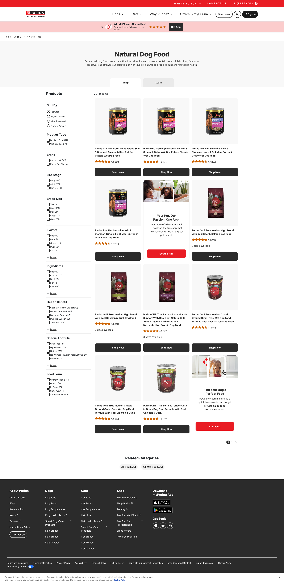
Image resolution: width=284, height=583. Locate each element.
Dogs (16, 36)
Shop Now (224, 14)
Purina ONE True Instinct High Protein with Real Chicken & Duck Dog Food (116, 316)
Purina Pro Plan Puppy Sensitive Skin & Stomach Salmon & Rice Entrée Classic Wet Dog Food (165, 152)
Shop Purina (123, 503)
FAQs (12, 503)
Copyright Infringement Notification (146, 563)
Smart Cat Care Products (90, 529)
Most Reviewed (58, 121)
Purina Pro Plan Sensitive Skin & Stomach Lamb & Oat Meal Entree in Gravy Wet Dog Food (212, 152)
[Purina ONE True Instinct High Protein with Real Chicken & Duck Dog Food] (118, 287)
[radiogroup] (56, 119)
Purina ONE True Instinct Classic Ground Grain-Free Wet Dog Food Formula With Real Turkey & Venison (213, 318)
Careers (13, 521)
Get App (176, 26)
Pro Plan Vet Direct (127, 515)
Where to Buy (185, 3)
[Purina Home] (36, 14)
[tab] (125, 82)
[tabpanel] (142, 283)
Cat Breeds (87, 542)
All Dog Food (128, 466)
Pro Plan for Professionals (124, 523)
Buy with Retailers (127, 497)
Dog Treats (51, 503)
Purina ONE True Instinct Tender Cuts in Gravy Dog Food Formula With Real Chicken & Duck (165, 409)
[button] (118, 172)
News (12, 515)
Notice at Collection (42, 563)
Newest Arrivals (58, 126)
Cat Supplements (90, 509)
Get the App (166, 253)
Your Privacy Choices (17, 566)
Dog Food (50, 497)
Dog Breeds (51, 536)
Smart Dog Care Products (54, 523)
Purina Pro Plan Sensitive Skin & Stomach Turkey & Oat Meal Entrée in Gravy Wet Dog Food (116, 234)
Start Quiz (215, 426)
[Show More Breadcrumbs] (24, 36)
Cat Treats (87, 503)
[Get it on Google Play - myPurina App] (163, 510)
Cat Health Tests (90, 521)
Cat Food (86, 497)
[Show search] (237, 14)
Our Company (17, 497)
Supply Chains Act (204, 563)
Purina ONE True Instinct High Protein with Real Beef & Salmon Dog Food (213, 232)
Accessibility (81, 563)
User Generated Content (179, 563)
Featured (55, 111)
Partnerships (16, 509)
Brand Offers (124, 530)
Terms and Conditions (17, 563)
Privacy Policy (63, 563)
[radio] (48, 111)
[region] (142, 578)
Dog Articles (52, 542)
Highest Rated (58, 116)
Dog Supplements (55, 509)
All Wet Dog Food (153, 466)
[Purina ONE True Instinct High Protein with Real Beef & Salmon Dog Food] (215, 203)
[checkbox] (48, 140)
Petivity (121, 509)
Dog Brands (51, 530)
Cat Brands (87, 536)
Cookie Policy (224, 563)
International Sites (19, 527)
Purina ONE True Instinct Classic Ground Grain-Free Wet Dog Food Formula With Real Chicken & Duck (115, 409)
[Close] (102, 27)
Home (8, 36)
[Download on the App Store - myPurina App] (161, 502)
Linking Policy (117, 563)
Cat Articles (87, 548)
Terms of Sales (99, 563)
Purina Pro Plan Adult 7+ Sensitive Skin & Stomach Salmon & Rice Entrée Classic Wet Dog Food (117, 152)
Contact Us (18, 534)
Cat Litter (86, 515)
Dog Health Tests (55, 515)
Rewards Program (127, 536)
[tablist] (142, 81)
